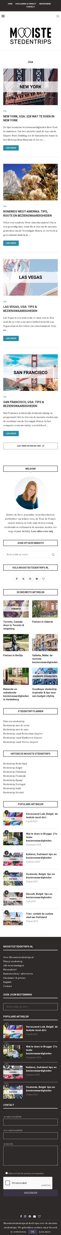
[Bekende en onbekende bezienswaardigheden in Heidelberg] (16, 676)
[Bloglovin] (39, 1216)
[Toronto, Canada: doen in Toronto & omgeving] (16, 609)
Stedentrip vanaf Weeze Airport (20, 741)
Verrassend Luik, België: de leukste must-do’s (42, 815)
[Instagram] (25, 1216)
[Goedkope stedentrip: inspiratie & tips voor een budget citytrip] (45, 676)
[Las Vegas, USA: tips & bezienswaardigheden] (30, 277)
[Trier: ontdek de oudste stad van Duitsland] (13, 918)
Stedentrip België (12, 767)
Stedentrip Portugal (14, 784)
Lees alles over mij (42, 531)
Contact (30, 7)
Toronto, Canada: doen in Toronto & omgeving (13, 625)
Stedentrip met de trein (16, 725)
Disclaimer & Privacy (25, 4)
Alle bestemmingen (13, 965)
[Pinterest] (30, 1216)
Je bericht (8, 1144)
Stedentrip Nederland (15, 763)
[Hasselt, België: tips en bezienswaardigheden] (13, 898)
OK (32, 1231)
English (7, 982)
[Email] (34, 1216)
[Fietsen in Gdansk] (45, 609)
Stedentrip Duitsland (14, 771)
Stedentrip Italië (12, 788)
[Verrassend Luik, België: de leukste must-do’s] (13, 818)
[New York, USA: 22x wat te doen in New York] (30, 87)
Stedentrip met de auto (16, 729)
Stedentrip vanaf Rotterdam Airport (22, 733)
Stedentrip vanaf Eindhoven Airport (22, 737)
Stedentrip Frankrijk (14, 775)
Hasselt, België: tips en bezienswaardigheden (39, 895)
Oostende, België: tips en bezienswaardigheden (40, 876)
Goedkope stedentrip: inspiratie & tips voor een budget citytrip (44, 693)
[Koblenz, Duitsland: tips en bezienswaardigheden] (13, 859)
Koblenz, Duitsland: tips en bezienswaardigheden (41, 856)
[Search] (57, 16)
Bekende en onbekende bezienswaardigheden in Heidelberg (16, 694)
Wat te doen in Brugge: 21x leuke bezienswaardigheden (41, 837)
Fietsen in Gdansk (42, 621)
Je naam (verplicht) (12, 1117)
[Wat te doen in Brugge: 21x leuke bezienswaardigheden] (13, 838)
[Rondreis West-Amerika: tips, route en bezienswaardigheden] (30, 182)
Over (10, 4)
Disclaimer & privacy (14, 977)
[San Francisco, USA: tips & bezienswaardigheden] (30, 372)
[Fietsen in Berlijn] (16, 642)
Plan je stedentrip (13, 961)
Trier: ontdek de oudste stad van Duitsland (39, 915)
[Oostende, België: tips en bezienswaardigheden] (13, 879)
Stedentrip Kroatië (13, 792)
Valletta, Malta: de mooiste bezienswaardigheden (45, 659)
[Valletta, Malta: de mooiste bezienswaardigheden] (45, 642)
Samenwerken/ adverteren (18, 973)
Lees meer (11, 148)
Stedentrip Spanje (13, 780)
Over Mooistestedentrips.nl (18, 957)
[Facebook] (21, 1216)
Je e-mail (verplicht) (12, 1130)
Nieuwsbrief (45, 4)
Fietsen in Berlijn (13, 655)
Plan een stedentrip (14, 721)
